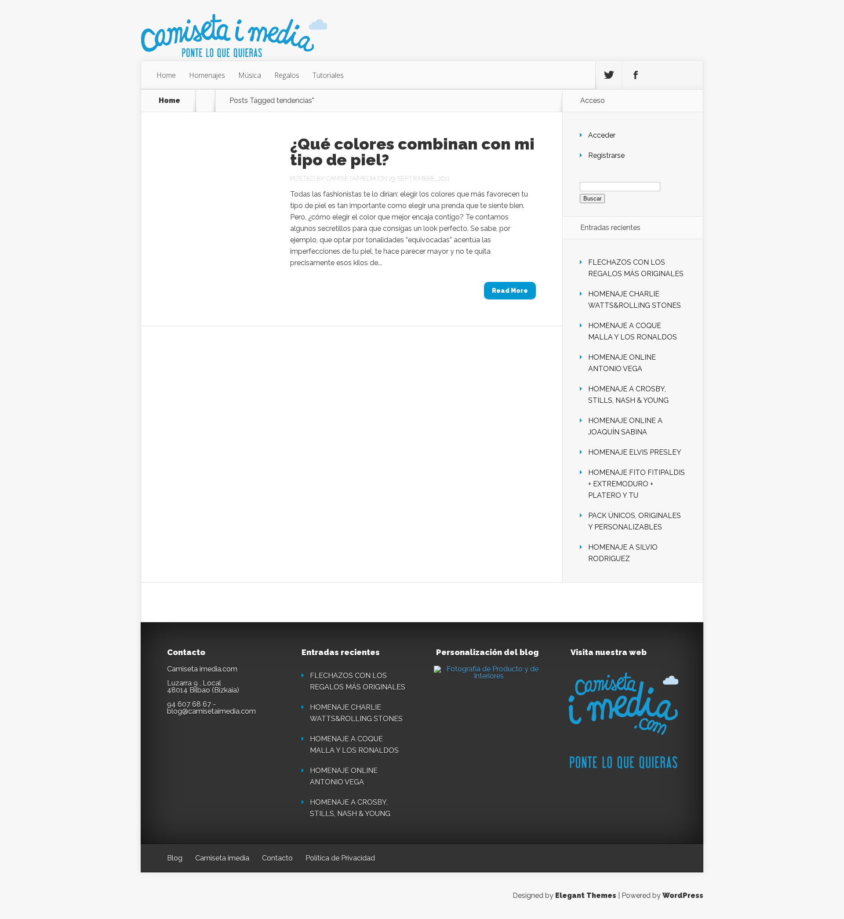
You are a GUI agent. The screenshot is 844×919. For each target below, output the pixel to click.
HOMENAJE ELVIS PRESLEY (634, 452)
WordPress (682, 895)
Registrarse (606, 155)
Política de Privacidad (340, 858)
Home (166, 75)
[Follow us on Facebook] (635, 75)
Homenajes (207, 75)
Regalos (286, 75)
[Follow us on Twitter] (609, 75)
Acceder (601, 135)
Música (249, 75)
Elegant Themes (585, 895)
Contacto (277, 858)
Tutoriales (328, 75)
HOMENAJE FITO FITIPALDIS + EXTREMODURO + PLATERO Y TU (636, 484)
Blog (174, 858)
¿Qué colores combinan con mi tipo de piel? (412, 152)
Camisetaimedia (351, 178)
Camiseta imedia (222, 858)
